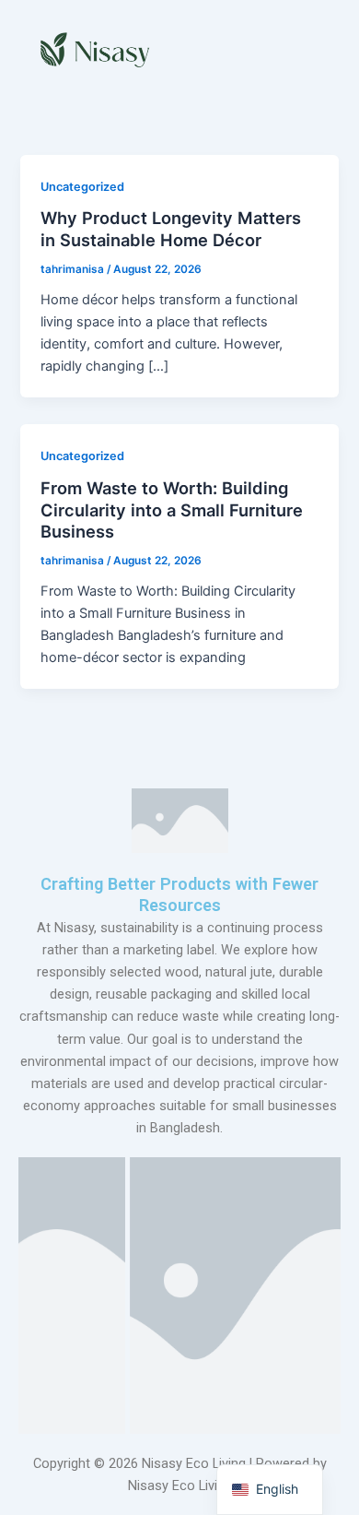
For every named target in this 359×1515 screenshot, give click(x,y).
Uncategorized (82, 187)
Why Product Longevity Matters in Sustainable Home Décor (171, 228)
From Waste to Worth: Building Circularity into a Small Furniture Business (172, 509)
